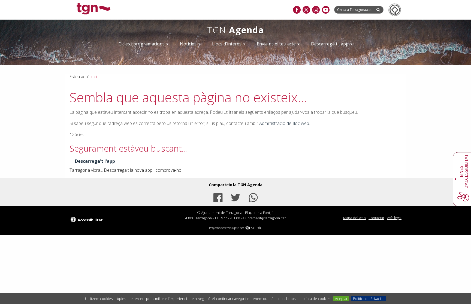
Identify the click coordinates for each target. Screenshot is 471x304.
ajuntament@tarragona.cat (264, 218)
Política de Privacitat (369, 298)
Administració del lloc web (284, 123)
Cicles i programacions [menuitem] (142, 44)
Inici (93, 76)
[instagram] (316, 10)
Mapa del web (354, 217)
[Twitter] (235, 197)
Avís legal (394, 217)
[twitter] (306, 10)
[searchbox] (354, 9)
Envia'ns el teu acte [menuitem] (276, 44)
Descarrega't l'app (95, 161)
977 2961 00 (230, 218)
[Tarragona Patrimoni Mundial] (394, 10)
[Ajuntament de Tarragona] (94, 9)
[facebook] (297, 10)
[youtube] (326, 10)
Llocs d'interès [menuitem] (226, 44)
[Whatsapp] (253, 197)
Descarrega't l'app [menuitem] (330, 44)
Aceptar (341, 298)
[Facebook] (217, 197)
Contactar (376, 217)
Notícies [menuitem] (188, 44)
